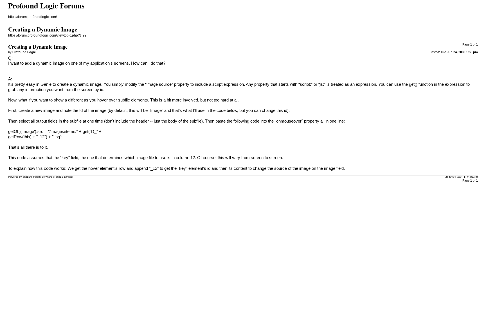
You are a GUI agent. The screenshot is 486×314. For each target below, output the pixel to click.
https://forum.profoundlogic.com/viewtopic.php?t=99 (47, 35)
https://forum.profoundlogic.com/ (32, 17)
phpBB (26, 176)
